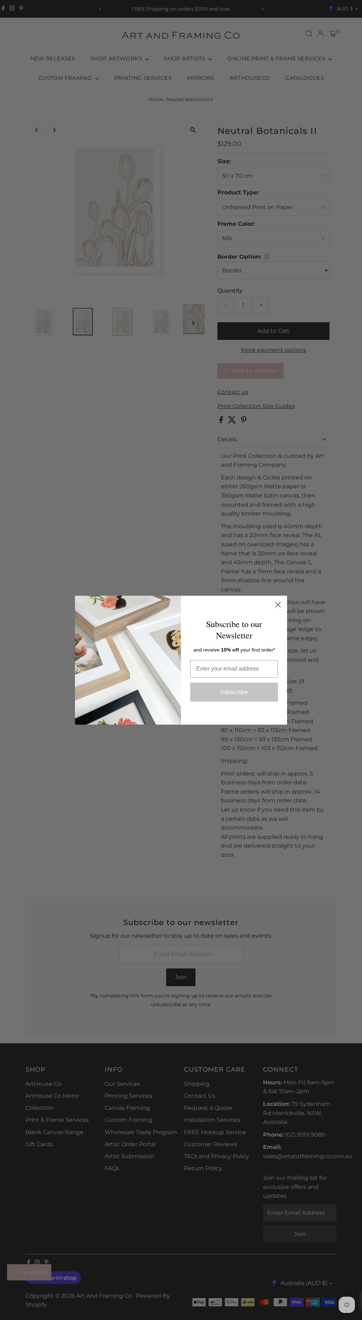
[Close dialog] (278, 605)
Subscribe (234, 692)
